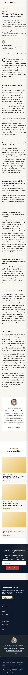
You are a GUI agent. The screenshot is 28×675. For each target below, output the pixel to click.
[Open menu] (24, 2)
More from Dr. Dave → (14, 427)
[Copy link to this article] (21, 53)
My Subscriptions (6, 621)
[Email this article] (10, 53)
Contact (4, 665)
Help (3, 629)
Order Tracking (5, 627)
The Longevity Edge (8, 2)
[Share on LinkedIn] (24, 53)
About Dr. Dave (5, 614)
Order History (5, 624)
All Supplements (5, 606)
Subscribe (12, 568)
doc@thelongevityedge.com (15, 650)
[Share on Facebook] (17, 53)
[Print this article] (14, 53)
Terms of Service (12, 664)
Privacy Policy (4, 664)
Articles (3, 8)
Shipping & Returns (21, 664)
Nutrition (8, 8)
